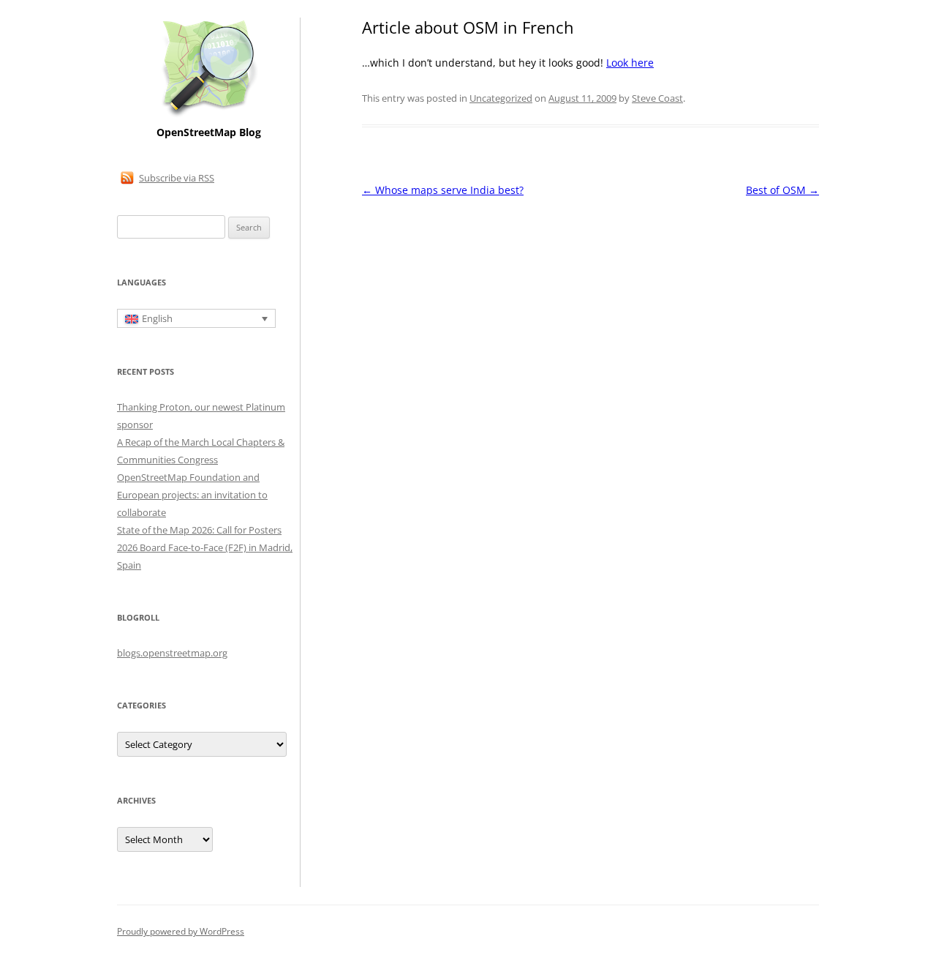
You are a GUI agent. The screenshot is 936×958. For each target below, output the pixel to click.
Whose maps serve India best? (443, 190)
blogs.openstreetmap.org (172, 652)
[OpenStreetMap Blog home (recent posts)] (208, 115)
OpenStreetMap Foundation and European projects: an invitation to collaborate (192, 495)
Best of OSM (782, 190)
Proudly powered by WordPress (180, 931)
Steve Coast (657, 98)
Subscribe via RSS (176, 177)
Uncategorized (500, 98)
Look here (630, 63)
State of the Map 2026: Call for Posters (199, 529)
